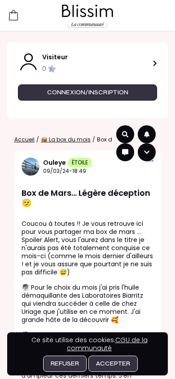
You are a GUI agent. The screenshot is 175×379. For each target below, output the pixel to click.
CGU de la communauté (107, 344)
